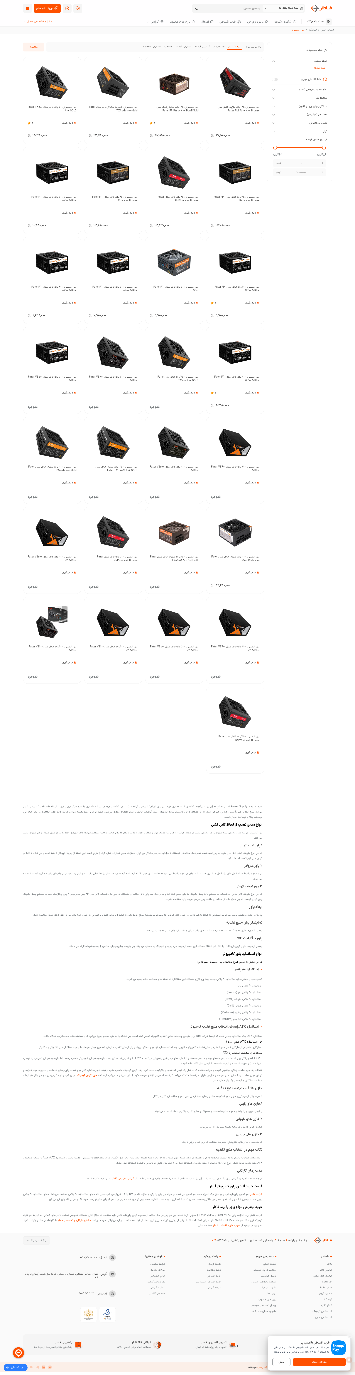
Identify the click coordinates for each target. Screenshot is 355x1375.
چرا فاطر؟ (327, 1282)
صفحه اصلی (327, 30)
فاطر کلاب (326, 1305)
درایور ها (272, 1294)
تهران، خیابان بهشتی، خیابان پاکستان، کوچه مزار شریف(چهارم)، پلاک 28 (61, 1276)
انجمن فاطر (325, 1270)
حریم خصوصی (157, 1276)
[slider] (324, 148)
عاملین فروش (325, 1294)
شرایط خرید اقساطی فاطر (226, 1225)
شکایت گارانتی (157, 1288)
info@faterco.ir (89, 1258)
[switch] (275, 79)
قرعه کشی (327, 1300)
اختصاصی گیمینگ (322, 1311)
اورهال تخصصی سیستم (263, 1305)
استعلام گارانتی (157, 1294)
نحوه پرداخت (214, 1270)
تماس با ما (326, 1288)
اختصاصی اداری (323, 1317)
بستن (281, 1362)
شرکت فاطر (255, 1194)
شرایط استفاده (157, 1264)
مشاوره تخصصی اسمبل (263, 1282)
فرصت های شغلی (322, 1276)
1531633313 (86, 1294)
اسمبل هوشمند (268, 1276)
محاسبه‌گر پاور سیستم (264, 1270)
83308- (219, 1240)
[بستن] (350, 1335)
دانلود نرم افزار (268, 1288)
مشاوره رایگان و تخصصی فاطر (74, 1220)
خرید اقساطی (214, 1276)
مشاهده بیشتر (319, 1362)
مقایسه (34, 47)
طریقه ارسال (214, 1264)
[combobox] (283, 8)
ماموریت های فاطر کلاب (263, 1311)
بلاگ (329, 1264)
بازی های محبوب (267, 1300)
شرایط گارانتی (214, 1288)
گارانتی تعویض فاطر (123, 1179)
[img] (27, 8)
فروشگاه (313, 30)
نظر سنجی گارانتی (156, 1282)
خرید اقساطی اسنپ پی (208, 1282)
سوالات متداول (157, 1270)
